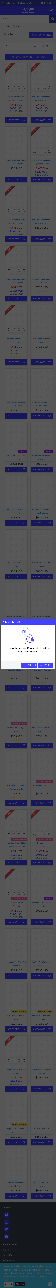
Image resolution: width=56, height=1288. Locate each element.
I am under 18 (29, 665)
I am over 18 (46, 665)
